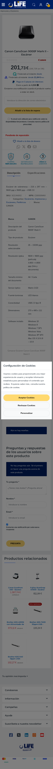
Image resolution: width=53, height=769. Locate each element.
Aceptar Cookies (26, 397)
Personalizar (27, 413)
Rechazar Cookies (26, 405)
